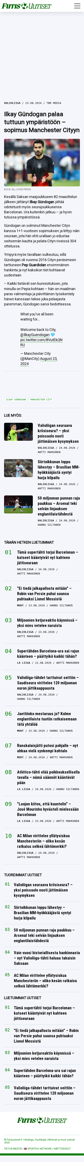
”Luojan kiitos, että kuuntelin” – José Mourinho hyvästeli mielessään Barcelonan (48, 809)
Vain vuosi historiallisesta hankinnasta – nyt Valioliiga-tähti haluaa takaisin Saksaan (47, 958)
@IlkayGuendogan (35, 335)
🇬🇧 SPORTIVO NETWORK (38, 1148)
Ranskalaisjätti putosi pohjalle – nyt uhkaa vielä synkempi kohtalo (47, 748)
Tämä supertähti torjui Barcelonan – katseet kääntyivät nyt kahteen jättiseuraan (47, 557)
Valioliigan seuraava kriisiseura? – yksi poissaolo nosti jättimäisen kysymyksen (58, 433)
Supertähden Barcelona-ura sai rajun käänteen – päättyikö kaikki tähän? (48, 654)
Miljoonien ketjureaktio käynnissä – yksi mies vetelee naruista (47, 623)
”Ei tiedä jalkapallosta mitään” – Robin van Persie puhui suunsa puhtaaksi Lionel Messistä (44, 593)
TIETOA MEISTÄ (13, 1148)
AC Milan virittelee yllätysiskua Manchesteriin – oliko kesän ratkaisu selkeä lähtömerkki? (43, 841)
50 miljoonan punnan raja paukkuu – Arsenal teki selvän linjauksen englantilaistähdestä (59, 506)
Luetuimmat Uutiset (22, 998)
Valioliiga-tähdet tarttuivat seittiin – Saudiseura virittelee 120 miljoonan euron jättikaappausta (48, 683)
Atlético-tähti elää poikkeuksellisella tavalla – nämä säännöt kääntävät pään (48, 777)
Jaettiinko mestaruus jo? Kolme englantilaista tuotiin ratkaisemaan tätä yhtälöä (47, 719)
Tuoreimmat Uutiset (23, 875)
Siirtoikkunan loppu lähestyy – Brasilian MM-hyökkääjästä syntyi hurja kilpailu (59, 469)
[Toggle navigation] (77, 6)
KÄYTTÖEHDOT (62, 1148)
